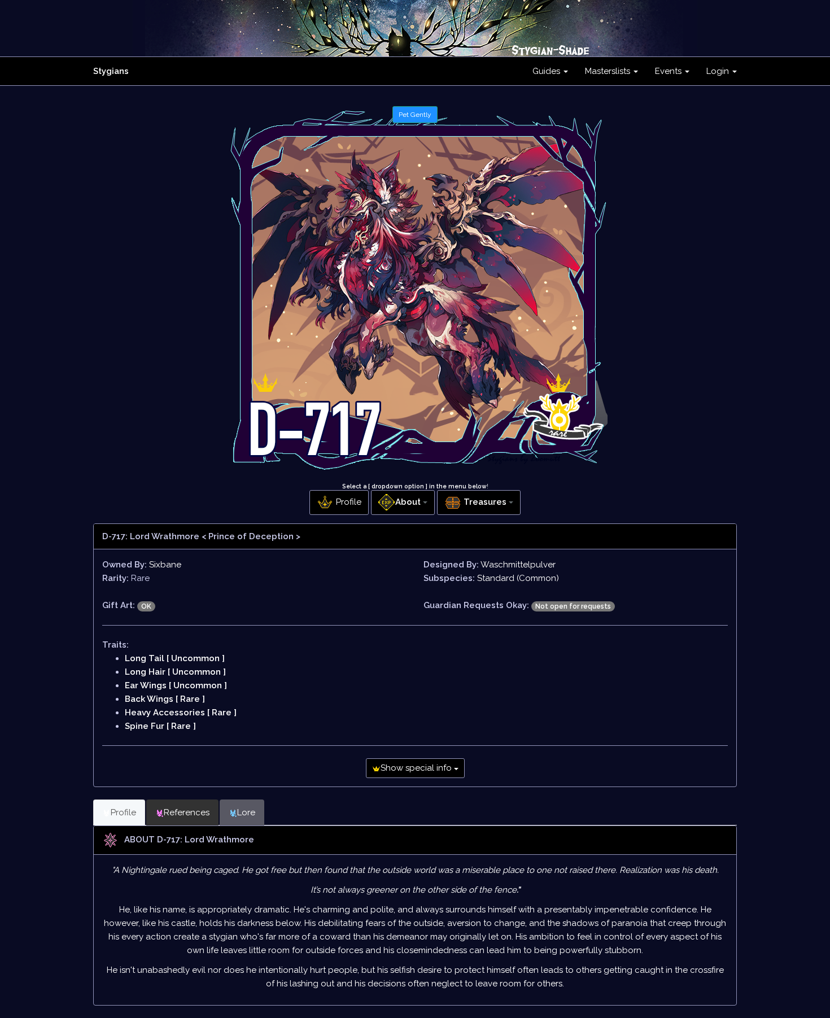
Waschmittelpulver (518, 565)
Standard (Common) (518, 578)
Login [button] (718, 71)
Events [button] (669, 71)
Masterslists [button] (608, 71)
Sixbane (165, 565)
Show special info (417, 768)
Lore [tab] (246, 812)
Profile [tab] (123, 812)
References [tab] (186, 812)
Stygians (111, 71)
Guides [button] (547, 71)
